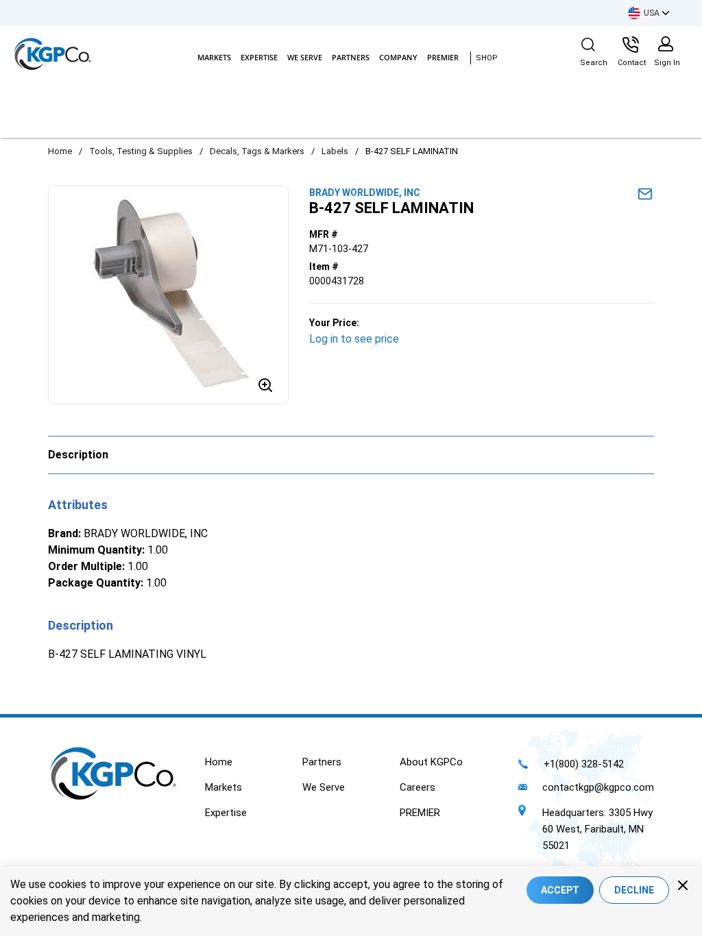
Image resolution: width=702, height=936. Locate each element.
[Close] (683, 885)
